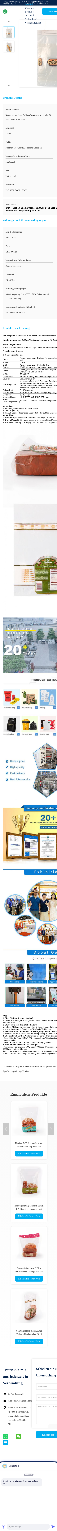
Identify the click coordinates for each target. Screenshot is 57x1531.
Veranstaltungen (32, 22)
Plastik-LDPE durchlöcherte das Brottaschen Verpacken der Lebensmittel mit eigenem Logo (29, 1146)
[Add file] (4, 1527)
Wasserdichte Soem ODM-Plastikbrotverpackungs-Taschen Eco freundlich (29, 1271)
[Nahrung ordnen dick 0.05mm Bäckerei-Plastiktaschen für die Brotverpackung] (29, 1306)
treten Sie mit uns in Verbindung (31, 15)
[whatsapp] (9, 1438)
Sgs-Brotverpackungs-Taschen (16, 1071)
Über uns (29, 7)
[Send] (53, 1527)
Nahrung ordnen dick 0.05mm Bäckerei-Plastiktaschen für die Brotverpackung (29, 1334)
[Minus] (53, 1466)
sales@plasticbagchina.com (20, 1401)
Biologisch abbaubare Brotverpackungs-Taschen (34, 1066)
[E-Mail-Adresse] (9, 1444)
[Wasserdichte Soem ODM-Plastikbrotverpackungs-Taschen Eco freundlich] (29, 1244)
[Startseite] (14, 11)
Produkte (29, 4)
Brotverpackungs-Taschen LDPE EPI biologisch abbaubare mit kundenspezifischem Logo (29, 1209)
